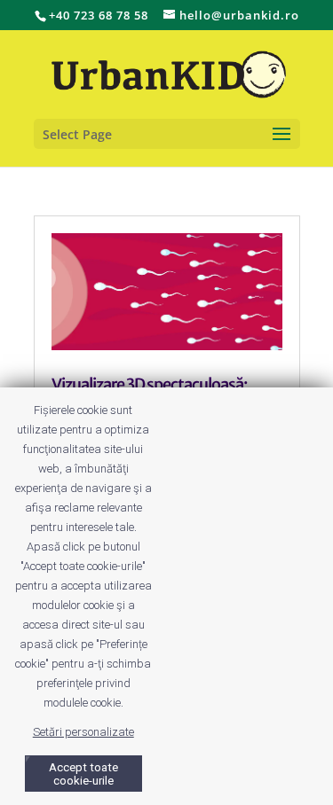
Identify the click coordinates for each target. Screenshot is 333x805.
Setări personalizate (83, 732)
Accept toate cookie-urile (83, 774)
